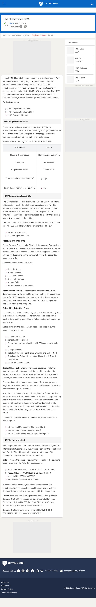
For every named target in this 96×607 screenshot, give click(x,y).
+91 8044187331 (51, 571)
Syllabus (26, 35)
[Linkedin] (32, 571)
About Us (5, 582)
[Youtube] (37, 571)
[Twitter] (23, 571)
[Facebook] (18, 571)
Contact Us (5, 586)
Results (51, 35)
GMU (12, 23)
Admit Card (16, 35)
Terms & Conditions (9, 593)
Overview (6, 35)
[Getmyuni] (48, 3)
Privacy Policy (7, 589)
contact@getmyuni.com (74, 571)
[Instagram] (28, 571)
